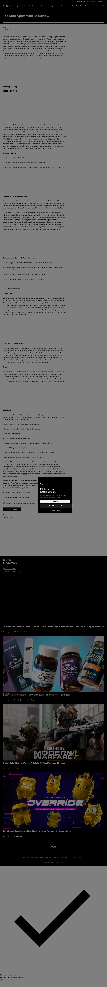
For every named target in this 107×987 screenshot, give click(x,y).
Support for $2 (55, 501)
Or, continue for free (55, 510)
